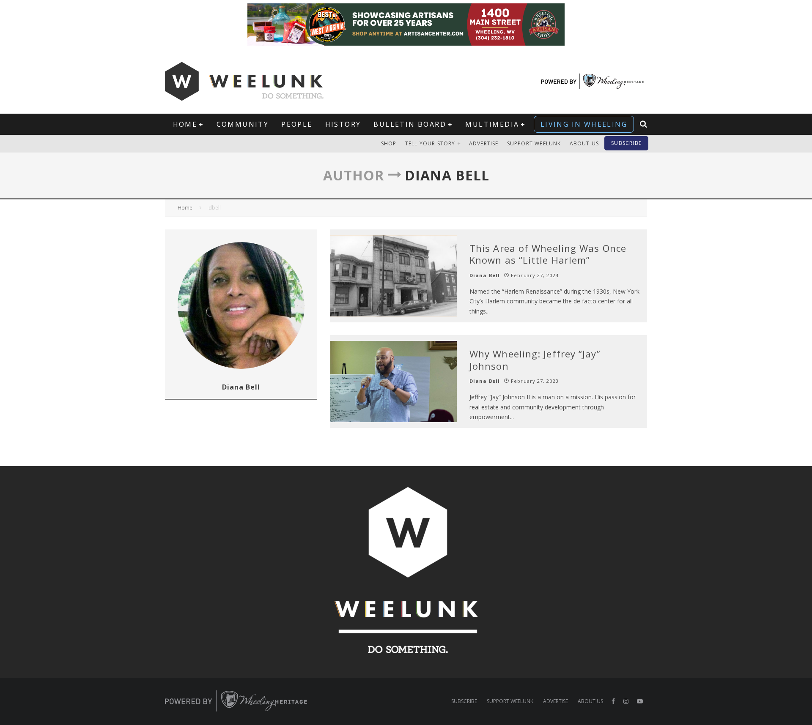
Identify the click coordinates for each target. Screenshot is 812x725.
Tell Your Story (430, 143)
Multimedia (492, 124)
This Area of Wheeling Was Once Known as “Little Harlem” (547, 254)
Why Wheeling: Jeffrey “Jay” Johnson (535, 359)
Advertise (484, 143)
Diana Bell (484, 275)
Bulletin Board (409, 124)
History (343, 124)
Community (243, 124)
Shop (389, 143)
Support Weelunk (534, 143)
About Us (584, 143)
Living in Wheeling (583, 124)
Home (185, 124)
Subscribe (626, 143)
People (296, 124)
